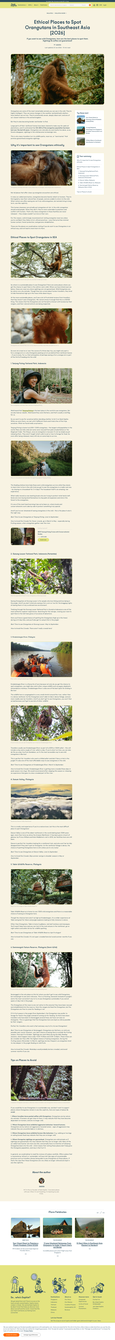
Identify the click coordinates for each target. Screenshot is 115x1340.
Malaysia (50, 13)
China (52, 1312)
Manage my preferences (31, 1335)
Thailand (53, 1307)
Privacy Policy (28, 1331)
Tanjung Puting (27, 410)
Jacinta (58, 44)
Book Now (43, 540)
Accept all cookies (11, 1335)
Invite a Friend (83, 1304)
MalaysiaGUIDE (60, 13)
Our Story (68, 1299)
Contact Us (96, 1299)
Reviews (67, 1310)
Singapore (54, 1299)
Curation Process (70, 1304)
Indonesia (54, 1302)
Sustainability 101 (70, 1307)
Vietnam (53, 1304)
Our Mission (68, 1302)
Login (104, 5)
